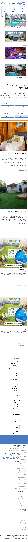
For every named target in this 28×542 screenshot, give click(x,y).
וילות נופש (6, 11)
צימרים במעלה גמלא (20, 488)
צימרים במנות (22, 487)
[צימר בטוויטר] (10, 458)
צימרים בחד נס (22, 472)
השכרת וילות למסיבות (23, 519)
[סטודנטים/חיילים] (22, 20)
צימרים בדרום (21, 106)
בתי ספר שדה (22, 513)
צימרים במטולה (22, 478)
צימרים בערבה (22, 458)
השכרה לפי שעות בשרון (20, 61)
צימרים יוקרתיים (5, 16)
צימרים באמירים (22, 470)
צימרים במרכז (7, 103)
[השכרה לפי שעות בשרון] (15, 48)
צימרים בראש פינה (21, 483)
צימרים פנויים (22, 11)
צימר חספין (22, 270)
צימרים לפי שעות (6, 21)
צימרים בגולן (21, 110)
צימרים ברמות (22, 485)
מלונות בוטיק (22, 524)
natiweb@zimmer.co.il (13, 455)
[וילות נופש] (6, 9)
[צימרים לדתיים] (22, 25)
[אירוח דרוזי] (14, 20)
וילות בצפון (7, 110)
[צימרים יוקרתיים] (6, 15)
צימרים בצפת (22, 481)
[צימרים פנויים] (22, 9)
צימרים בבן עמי (22, 479)
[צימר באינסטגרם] (7, 458)
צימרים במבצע (22, 494)
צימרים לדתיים (23, 26)
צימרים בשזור (22, 474)
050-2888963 (12, 449)
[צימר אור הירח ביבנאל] (15, 65)
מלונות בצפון (23, 525)
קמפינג (24, 527)
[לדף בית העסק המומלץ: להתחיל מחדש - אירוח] (13, 151)
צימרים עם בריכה (14, 11)
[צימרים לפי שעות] (6, 20)
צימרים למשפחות (21, 116)
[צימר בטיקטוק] (17, 458)
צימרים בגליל (7, 106)
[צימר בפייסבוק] (4, 458)
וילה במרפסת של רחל (19, 212)
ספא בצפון (23, 522)
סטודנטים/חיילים (22, 21)
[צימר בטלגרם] (13, 458)
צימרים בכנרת (22, 460)
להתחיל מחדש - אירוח (19, 153)
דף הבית (17, 461)
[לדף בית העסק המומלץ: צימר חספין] (13, 267)
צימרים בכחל (22, 476)
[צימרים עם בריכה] (14, 9)
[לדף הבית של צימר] (22, 6)
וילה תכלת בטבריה (21, 469)
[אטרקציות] (6, 25)
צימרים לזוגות (7, 113)
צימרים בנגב (23, 456)
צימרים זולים (22, 496)
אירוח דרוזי (14, 21)
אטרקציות (6, 26)
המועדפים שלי (12, 4)
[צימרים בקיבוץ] (14, 25)
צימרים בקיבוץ (14, 26)
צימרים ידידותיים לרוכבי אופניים (22, 530)
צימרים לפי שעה (22, 505)
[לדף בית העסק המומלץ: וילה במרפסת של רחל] (13, 209)
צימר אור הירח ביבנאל (20, 78)
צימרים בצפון (21, 103)
